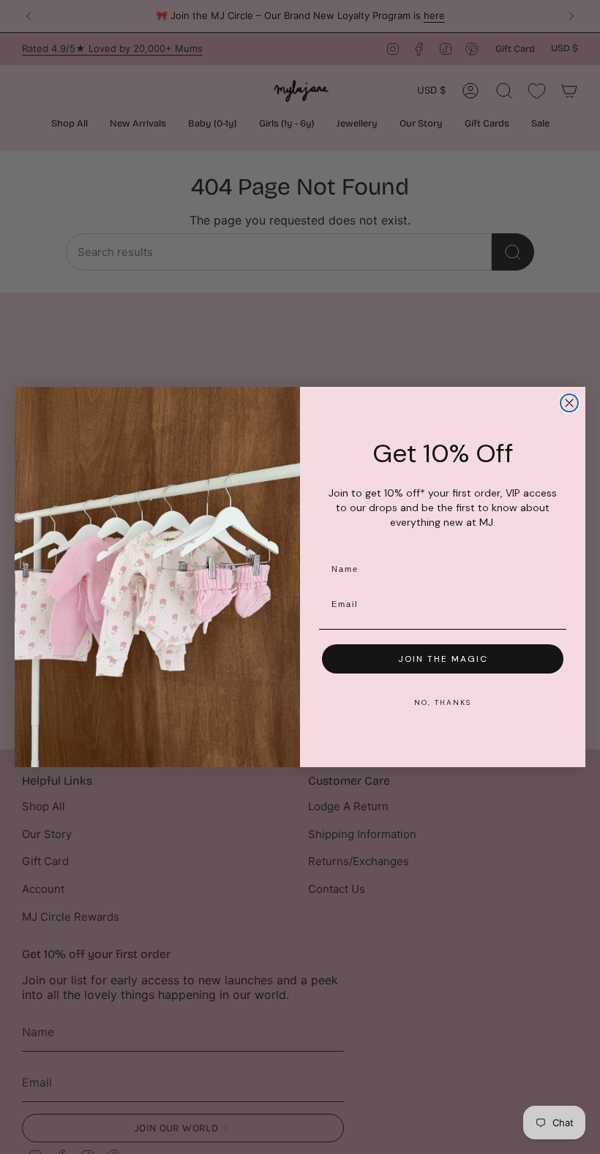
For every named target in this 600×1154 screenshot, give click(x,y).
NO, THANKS (442, 702)
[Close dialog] (569, 403)
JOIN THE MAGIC (443, 659)
